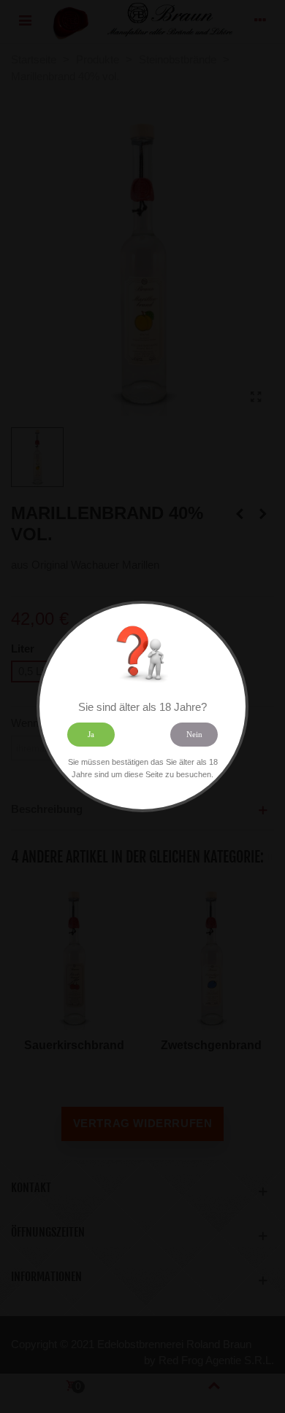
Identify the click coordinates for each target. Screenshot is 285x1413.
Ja (91, 734)
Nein (194, 734)
